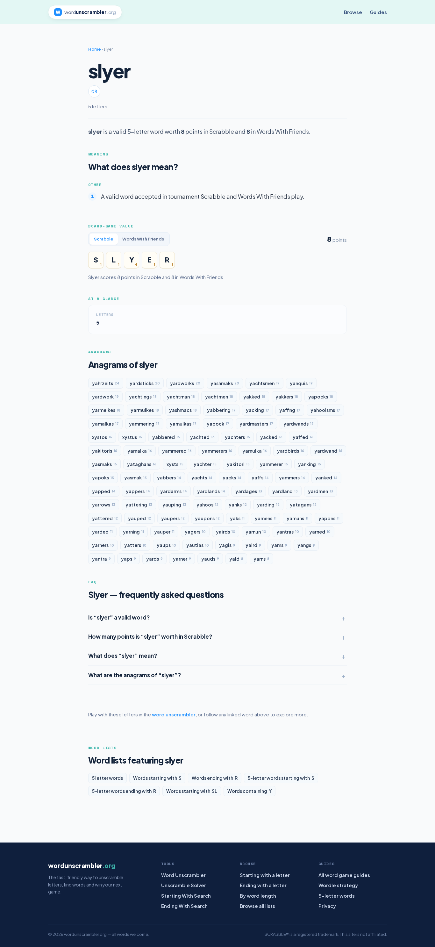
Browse (353, 12)
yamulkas (183, 424)
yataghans (141, 464)
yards (154, 559)
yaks (237, 518)
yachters (237, 437)
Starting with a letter (265, 875)
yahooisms (325, 410)
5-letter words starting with (281, 778)
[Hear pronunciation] (94, 91)
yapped (104, 491)
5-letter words (336, 896)
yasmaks (104, 464)
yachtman (181, 396)
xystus (132, 437)
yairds (225, 531)
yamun (256, 531)
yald (236, 559)
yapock (218, 424)
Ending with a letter (263, 885)
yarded (102, 531)
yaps (128, 559)
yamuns (297, 518)
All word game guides (344, 875)
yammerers (217, 451)
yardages (248, 491)
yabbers (169, 477)
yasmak (135, 477)
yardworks (185, 383)
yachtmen (219, 396)
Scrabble (103, 238)
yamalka (139, 451)
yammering (144, 424)
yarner (182, 559)
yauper (164, 531)
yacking (257, 410)
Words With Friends (143, 238)
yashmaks (224, 383)
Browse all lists (257, 906)
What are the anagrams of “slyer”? (134, 674)
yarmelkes (106, 410)
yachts (201, 477)
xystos (102, 437)
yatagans (303, 504)
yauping (174, 504)
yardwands (298, 424)
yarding (268, 504)
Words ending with (215, 778)
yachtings (143, 396)
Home (94, 49)
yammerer (274, 464)
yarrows (103, 504)
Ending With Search (184, 906)
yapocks (320, 396)
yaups (166, 545)
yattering (138, 504)
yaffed (303, 437)
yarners (103, 545)
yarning (133, 531)
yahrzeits (105, 383)
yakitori (238, 464)
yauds (210, 559)
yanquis (301, 383)
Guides (378, 12)
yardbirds (290, 451)
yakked (254, 396)
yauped (139, 518)
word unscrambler (174, 714)
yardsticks (145, 383)
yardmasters (256, 424)
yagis (227, 545)
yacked (271, 437)
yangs (306, 545)
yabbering (221, 410)
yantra (101, 559)
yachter (205, 464)
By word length (258, 896)
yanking (309, 464)
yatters (135, 545)
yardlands (211, 491)
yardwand (328, 451)
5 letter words (107, 778)
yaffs (260, 477)
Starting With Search (186, 896)
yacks (232, 477)
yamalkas (105, 424)
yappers (138, 491)
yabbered (166, 437)
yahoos (207, 504)
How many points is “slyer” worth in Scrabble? (150, 636)
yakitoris (104, 451)
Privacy (327, 906)
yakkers (286, 396)
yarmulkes (145, 410)
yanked (326, 477)
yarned (320, 531)
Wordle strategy (338, 885)
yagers (195, 531)
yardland (285, 491)
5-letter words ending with (124, 791)
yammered (177, 451)
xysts (175, 464)
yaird (253, 545)
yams (279, 545)
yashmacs (183, 410)
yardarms (173, 491)
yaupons (207, 518)
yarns (261, 559)
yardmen (320, 491)
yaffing (289, 410)
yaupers (173, 518)
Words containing (249, 791)
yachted (202, 437)
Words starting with (157, 778)
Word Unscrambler (183, 875)
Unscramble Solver (183, 885)
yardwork (105, 396)
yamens (265, 518)
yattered (105, 518)
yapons (328, 518)
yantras (287, 531)
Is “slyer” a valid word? (119, 617)
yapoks (103, 477)
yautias (197, 545)
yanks (238, 504)
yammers (292, 477)
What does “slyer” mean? (122, 655)
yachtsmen (264, 383)
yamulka (254, 451)
